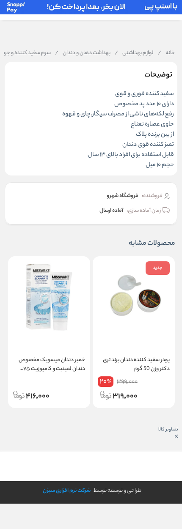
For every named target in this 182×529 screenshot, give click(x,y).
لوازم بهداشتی (134, 53)
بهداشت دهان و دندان (82, 53)
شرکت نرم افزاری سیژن (67, 490)
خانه (166, 53)
